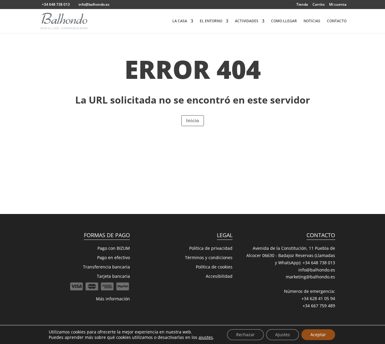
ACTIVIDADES (246, 21)
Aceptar (318, 334)
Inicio (192, 120)
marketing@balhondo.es (310, 277)
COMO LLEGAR (284, 21)
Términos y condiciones (209, 257)
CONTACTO (336, 21)
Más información (113, 299)
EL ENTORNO (211, 21)
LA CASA (179, 21)
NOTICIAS (311, 21)
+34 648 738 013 (319, 262)
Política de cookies (214, 267)
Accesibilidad (219, 276)
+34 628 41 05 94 (318, 298)
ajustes (206, 337)
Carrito (319, 5)
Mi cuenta (337, 5)
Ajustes (282, 334)
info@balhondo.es (316, 270)
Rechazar (245, 334)
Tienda (302, 5)
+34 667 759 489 (319, 305)
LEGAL (225, 235)
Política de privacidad (211, 248)
